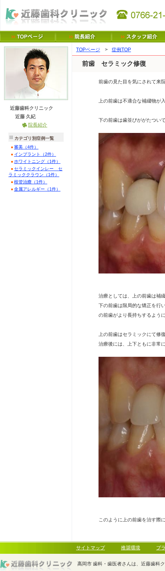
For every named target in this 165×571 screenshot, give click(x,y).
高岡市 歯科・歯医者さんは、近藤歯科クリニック (28, 36)
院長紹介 (37, 125)
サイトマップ (90, 548)
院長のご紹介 (84, 36)
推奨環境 (130, 548)
